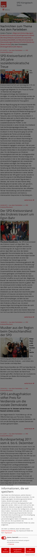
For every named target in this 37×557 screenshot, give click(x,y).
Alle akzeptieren (30, 550)
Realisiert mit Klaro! (30, 554)
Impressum (8, 533)
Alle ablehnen (5, 550)
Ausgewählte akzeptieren (17, 550)
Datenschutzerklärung (8, 531)
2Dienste (10, 544)
